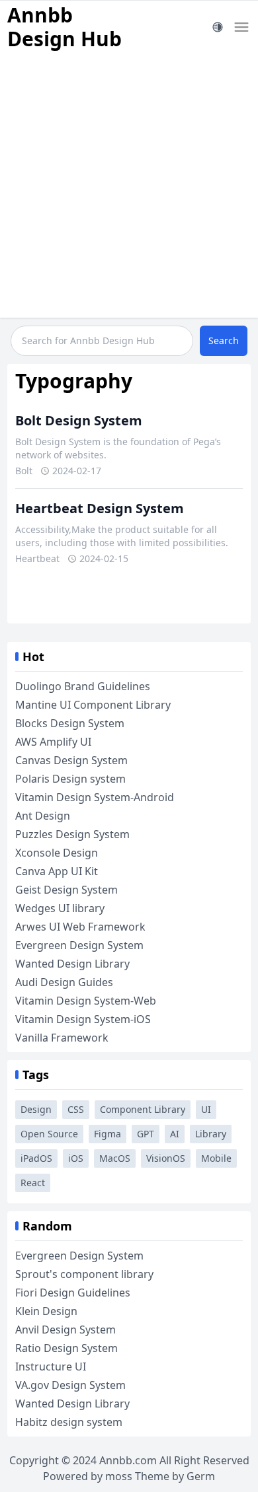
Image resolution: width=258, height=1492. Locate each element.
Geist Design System (66, 889)
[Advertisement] (129, 189)
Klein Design (46, 1311)
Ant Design (42, 815)
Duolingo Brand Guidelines (82, 686)
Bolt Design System (78, 420)
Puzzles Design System (72, 834)
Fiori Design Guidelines (72, 1292)
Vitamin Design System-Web (85, 1000)
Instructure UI (50, 1366)
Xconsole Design (56, 852)
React (33, 1182)
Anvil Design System (65, 1329)
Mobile (216, 1158)
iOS (75, 1158)
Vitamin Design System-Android (94, 797)
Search (223, 340)
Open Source (49, 1133)
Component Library (142, 1109)
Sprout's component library (84, 1274)
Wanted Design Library (72, 963)
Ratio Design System (66, 1348)
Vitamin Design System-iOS (83, 1019)
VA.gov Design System (70, 1385)
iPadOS (36, 1158)
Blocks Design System (69, 723)
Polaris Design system (70, 778)
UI (206, 1109)
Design (36, 1109)
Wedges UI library (60, 908)
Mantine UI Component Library (93, 704)
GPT (145, 1133)
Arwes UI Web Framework (80, 926)
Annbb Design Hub (64, 26)
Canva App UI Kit (56, 871)
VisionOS (165, 1158)
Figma (107, 1133)
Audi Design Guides (64, 982)
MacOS (114, 1158)
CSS (75, 1109)
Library (210, 1133)
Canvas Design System (71, 760)
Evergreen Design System (79, 945)
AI (174, 1133)
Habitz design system (68, 1422)
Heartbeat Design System (99, 508)
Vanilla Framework (61, 1037)
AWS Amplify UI (53, 741)
